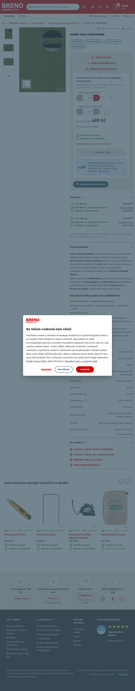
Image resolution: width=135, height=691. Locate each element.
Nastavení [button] (46, 369)
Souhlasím (85, 369)
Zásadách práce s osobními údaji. (81, 361)
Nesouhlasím (63, 369)
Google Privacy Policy (36, 361)
